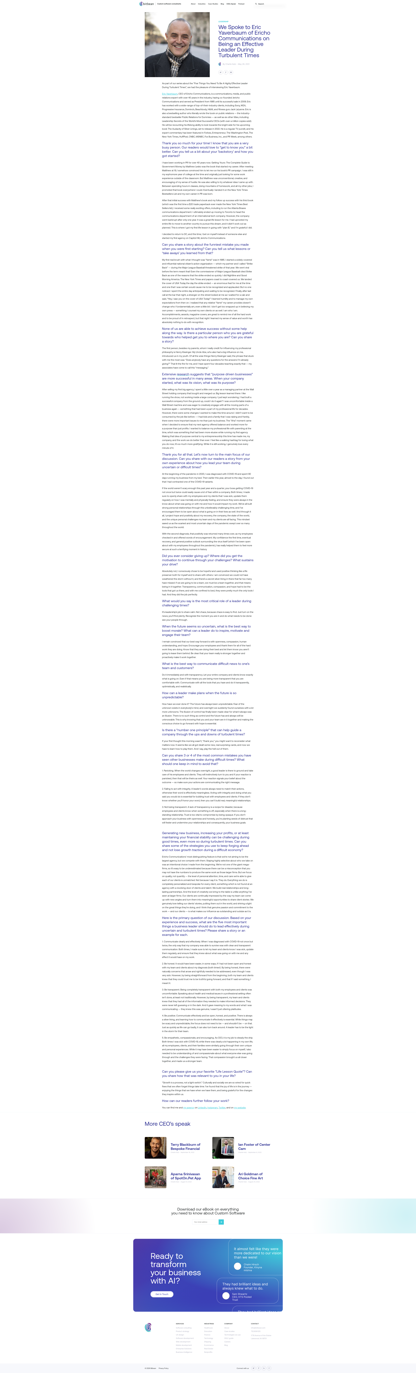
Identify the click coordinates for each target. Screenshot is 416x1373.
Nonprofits (208, 1352)
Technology (208, 1338)
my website (240, 1107)
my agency (188, 1107)
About (193, 4)
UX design (180, 1335)
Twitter (222, 1107)
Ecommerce (209, 1345)
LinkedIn (202, 1107)
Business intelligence (184, 1352)
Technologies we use (232, 1335)
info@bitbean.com (258, 1328)
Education (208, 1331)
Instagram (212, 1107)
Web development (183, 1342)
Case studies (229, 1331)
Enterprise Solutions (183, 1349)
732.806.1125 (255, 1331)
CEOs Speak (231, 4)
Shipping (207, 1342)
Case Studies (213, 4)
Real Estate (208, 1349)
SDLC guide (228, 1338)
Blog (222, 4)
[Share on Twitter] (220, 72)
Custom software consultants (169, 4)
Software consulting (184, 1328)
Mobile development (184, 1345)
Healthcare (208, 1328)
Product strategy (182, 1331)
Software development (185, 1338)
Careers (227, 1342)
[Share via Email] (231, 72)
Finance (207, 1335)
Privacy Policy (163, 1368)
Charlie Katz (230, 64)
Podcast (241, 4)
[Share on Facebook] (226, 72)
